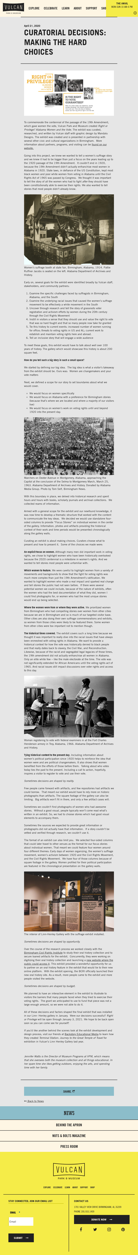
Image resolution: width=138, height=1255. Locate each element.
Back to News (35, 1101)
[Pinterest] (123, 1229)
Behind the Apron (69, 1125)
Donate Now (99, 1219)
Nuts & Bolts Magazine (69, 1136)
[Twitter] (95, 1229)
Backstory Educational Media (81, 1034)
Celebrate (51, 8)
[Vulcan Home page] (69, 1171)
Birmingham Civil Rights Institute (43, 952)
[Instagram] (109, 1229)
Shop (104, 8)
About (78, 8)
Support (91, 8)
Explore (34, 8)
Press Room (69, 1146)
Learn (66, 8)
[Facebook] (81, 1229)
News (69, 1112)
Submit (18, 1238)
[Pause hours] (135, 13)
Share (67, 1091)
